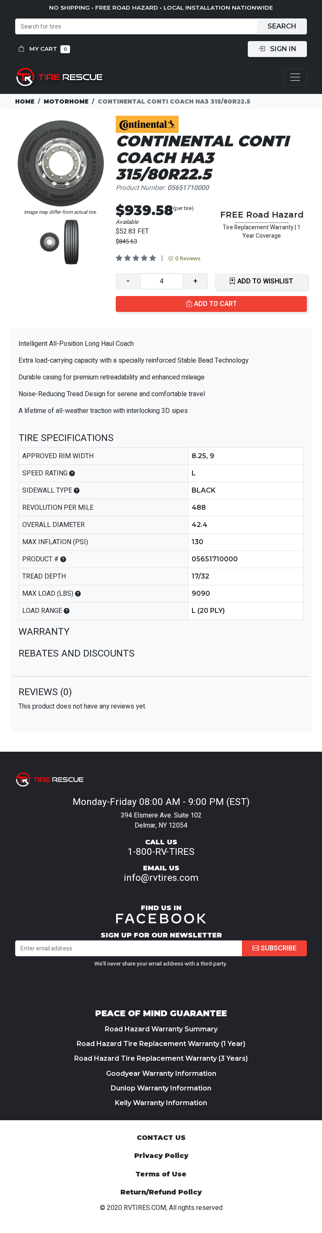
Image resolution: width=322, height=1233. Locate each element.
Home (24, 101)
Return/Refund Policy (161, 1192)
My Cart (47, 48)
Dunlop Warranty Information (161, 1088)
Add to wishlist (264, 281)
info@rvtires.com (161, 878)
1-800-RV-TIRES (161, 852)
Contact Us (161, 1138)
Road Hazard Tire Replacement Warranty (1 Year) (161, 1044)
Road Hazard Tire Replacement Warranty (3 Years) (161, 1058)
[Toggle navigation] (295, 77)
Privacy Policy (161, 1156)
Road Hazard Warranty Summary (161, 1029)
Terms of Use (161, 1174)
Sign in (282, 49)
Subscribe (277, 948)
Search (281, 26)
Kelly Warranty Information (161, 1103)
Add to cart (214, 304)
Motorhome (66, 101)
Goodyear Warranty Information (161, 1073)
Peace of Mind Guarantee (161, 1013)
